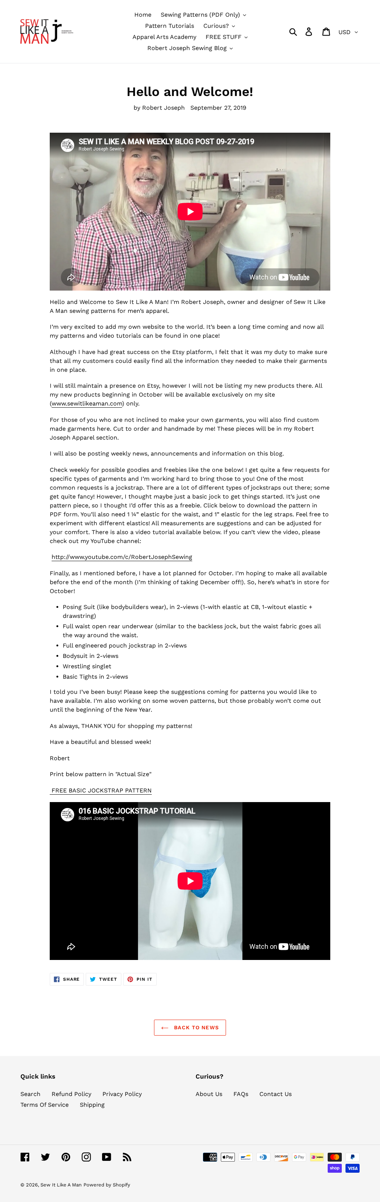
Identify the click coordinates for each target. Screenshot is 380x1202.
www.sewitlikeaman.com (87, 403)
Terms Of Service (44, 1104)
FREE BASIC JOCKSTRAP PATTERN (101, 790)
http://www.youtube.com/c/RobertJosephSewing (122, 556)
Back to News (195, 1027)
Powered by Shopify (106, 1185)
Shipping (92, 1104)
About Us (209, 1093)
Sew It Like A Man (61, 1185)
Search (30, 1093)
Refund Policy (71, 1093)
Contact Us (275, 1093)
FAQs (240, 1093)
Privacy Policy (122, 1093)
